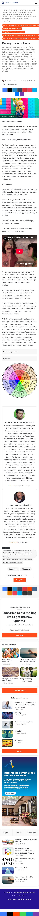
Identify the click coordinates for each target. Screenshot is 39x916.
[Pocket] (29, 90)
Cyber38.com (23, 896)
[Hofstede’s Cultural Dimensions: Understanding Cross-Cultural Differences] (8, 851)
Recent (18, 833)
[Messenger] (17, 94)
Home (5, 10)
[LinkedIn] (14, 90)
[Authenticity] (7, 743)
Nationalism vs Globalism (7, 661)
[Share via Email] (24, 593)
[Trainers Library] (10, 2)
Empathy (26, 569)
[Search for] (33, 3)
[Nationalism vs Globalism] (10, 653)
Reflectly (18, 713)
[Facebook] (4, 90)
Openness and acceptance (24, 722)
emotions (13, 569)
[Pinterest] (24, 90)
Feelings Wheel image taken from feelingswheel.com (17, 559)
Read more (13, 486)
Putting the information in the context (10, 680)
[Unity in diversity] (28, 672)
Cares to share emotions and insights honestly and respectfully (19, 19)
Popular (6, 833)
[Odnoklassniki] (9, 593)
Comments (32, 833)
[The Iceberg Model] (8, 870)
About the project (18, 899)
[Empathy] (7, 734)
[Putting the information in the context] (10, 672)
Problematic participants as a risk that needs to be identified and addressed (25, 704)
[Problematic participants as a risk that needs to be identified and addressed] (7, 705)
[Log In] (29, 3)
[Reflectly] (7, 715)
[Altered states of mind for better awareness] (28, 653)
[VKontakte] (34, 589)
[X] (9, 90)
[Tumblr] (19, 90)
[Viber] (22, 94)
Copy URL (19, 580)
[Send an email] (17, 81)
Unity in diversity (26, 679)
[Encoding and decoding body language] (8, 861)
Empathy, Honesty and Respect (19, 16)
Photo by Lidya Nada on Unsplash (12, 562)
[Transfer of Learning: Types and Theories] (8, 842)
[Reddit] (29, 589)
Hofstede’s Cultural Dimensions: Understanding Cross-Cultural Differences (24, 850)
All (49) (19, 751)
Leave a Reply (19, 690)
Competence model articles (12, 28)
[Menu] (36, 3)
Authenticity (19, 740)
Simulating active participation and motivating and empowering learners (17, 14)
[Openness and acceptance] (7, 724)
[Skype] (34, 90)
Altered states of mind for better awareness (28, 661)
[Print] (29, 593)
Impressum (28, 899)
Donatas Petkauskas (11, 81)
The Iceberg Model (21, 868)
